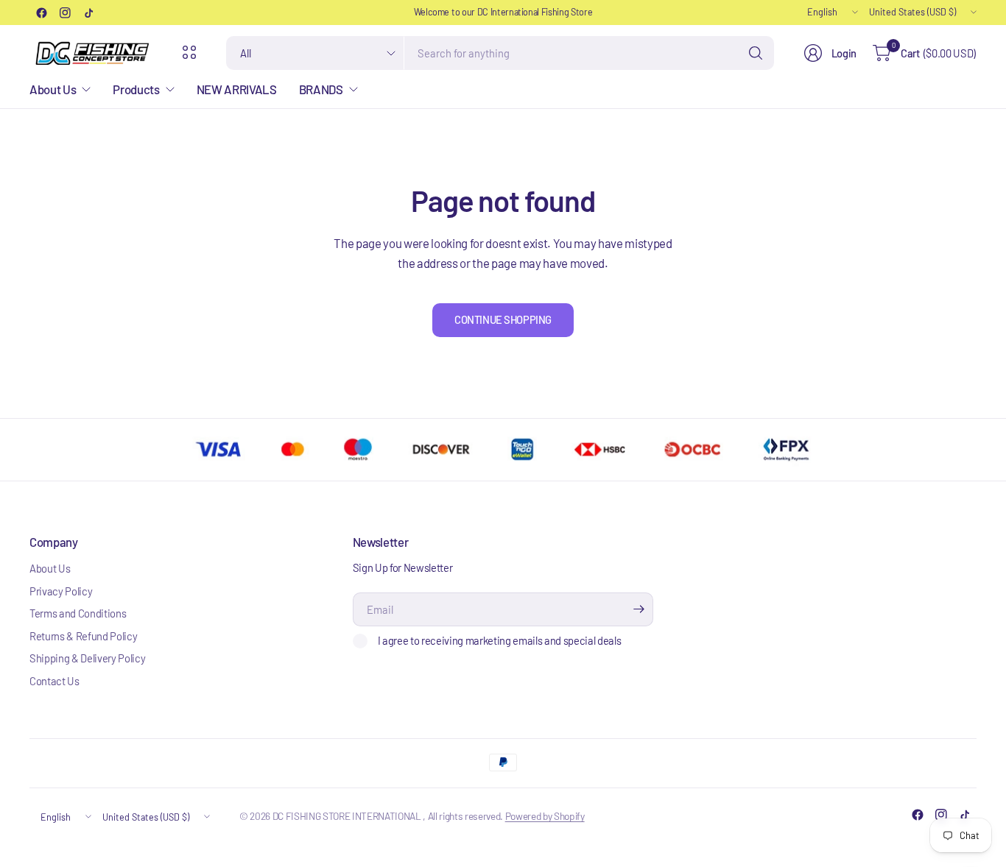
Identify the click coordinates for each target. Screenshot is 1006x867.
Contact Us (54, 680)
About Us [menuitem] (52, 89)
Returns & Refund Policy (83, 636)
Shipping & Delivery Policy (87, 658)
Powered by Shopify (545, 816)
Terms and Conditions (77, 613)
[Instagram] (65, 12)
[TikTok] (88, 12)
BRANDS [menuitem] (321, 89)
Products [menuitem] (136, 89)
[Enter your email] (638, 609)
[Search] (755, 53)
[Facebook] (41, 12)
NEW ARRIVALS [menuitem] (237, 89)
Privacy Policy (60, 591)
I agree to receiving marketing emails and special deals (500, 640)
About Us (49, 568)
